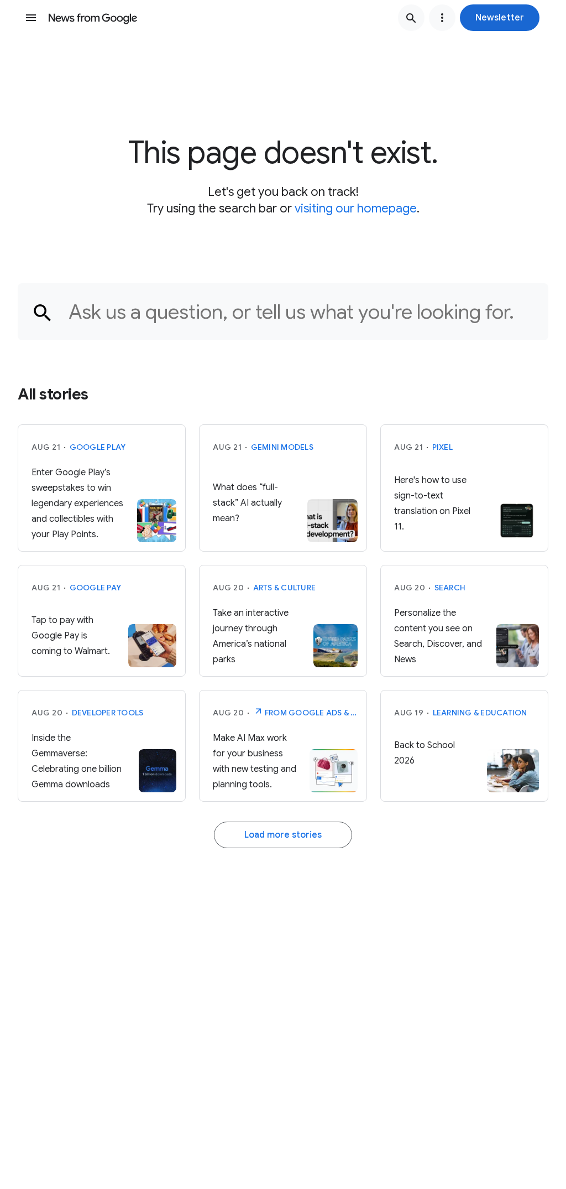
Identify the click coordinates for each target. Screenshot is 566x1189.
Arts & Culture (284, 588)
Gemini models (282, 447)
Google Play (98, 447)
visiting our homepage (356, 208)
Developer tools (108, 713)
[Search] (411, 17)
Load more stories (283, 834)
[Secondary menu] (442, 17)
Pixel (442, 447)
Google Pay (96, 588)
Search (450, 588)
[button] (499, 17)
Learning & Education (480, 713)
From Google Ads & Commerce (310, 713)
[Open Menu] (31, 17)
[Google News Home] (93, 17)
